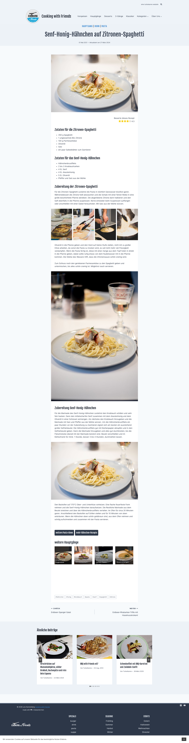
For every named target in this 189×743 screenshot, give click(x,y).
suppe (73, 732)
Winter (110, 732)
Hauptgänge (95, 16)
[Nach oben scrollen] (184, 718)
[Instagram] (181, 705)
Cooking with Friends (42, 707)
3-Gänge (119, 16)
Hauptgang (87, 26)
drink (74, 725)
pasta (104, 26)
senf (95, 597)
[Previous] (59, 555)
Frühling (109, 721)
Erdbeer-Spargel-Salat (61, 610)
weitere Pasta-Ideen (64, 532)
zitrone (112, 597)
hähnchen (60, 597)
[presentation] (54, 647)
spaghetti (103, 597)
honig (68, 597)
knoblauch (78, 597)
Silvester (146, 732)
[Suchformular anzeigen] (161, 4)
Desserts (108, 16)
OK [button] (184, 739)
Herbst (110, 728)
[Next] (129, 555)
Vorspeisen (82, 16)
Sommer (109, 725)
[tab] (90, 686)
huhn (97, 26)
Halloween (145, 725)
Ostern (147, 721)
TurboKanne (47, 678)
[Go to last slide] (40, 659)
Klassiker (130, 16)
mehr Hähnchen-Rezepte (86, 532)
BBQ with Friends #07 (89, 663)
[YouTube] (184, 705)
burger (73, 721)
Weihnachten (144, 728)
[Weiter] (148, 659)
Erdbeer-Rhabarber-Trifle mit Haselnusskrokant (125, 612)
